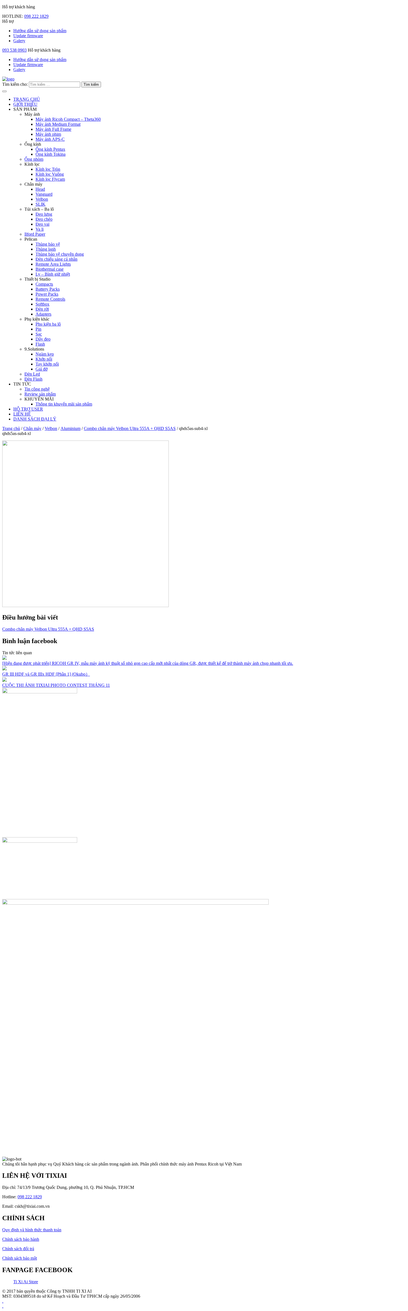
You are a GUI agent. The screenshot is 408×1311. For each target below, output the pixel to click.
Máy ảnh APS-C (50, 139)
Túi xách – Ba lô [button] (39, 209)
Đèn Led (32, 374)
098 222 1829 (36, 16)
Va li (40, 229)
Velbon (42, 199)
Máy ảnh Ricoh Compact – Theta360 (68, 119)
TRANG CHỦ (26, 99)
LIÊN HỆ (22, 414)
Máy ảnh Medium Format (58, 124)
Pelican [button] (30, 239)
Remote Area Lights (53, 264)
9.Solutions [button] (34, 349)
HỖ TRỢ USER (28, 409)
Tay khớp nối (47, 364)
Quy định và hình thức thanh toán (31, 1229)
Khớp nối (44, 359)
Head (40, 189)
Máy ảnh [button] (32, 114)
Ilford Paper (34, 234)
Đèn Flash (33, 379)
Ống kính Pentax (50, 149)
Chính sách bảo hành (20, 1239)
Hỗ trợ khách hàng (44, 50)
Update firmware (28, 35)
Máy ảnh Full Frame (53, 129)
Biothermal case (50, 269)
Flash (40, 344)
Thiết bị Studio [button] (37, 279)
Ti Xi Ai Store (25, 1281)
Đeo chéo (44, 219)
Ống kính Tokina (51, 154)
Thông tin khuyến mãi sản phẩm (64, 404)
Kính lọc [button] (32, 164)
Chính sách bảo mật (19, 1258)
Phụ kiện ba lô (48, 324)
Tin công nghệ (37, 389)
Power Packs (47, 294)
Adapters (43, 314)
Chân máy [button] (33, 184)
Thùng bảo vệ (48, 244)
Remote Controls (50, 299)
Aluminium (70, 428)
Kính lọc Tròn (48, 169)
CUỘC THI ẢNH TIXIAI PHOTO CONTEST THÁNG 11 (56, 685)
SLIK (41, 204)
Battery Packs (48, 289)
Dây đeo (43, 339)
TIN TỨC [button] (22, 384)
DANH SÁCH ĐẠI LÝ (34, 419)
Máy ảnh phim (48, 134)
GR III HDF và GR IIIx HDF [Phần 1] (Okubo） (46, 674)
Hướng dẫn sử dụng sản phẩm (39, 30)
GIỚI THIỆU (25, 104)
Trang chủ (11, 428)
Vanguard (44, 194)
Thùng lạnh (46, 249)
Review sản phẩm (40, 394)
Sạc (39, 334)
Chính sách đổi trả (18, 1248)
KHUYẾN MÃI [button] (39, 399)
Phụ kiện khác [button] (36, 319)
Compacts (44, 284)
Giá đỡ (41, 369)
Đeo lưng (44, 214)
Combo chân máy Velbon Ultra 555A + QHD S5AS (130, 428)
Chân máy (32, 428)
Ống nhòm (33, 159)
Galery (19, 40)
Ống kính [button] (32, 144)
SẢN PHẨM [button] (25, 109)
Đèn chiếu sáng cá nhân (56, 259)
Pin (38, 329)
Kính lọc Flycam (50, 179)
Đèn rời (42, 309)
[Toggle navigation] (4, 91)
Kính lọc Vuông (50, 174)
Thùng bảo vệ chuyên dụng (60, 254)
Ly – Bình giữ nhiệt (53, 274)
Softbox (42, 304)
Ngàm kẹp (45, 354)
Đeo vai (42, 224)
